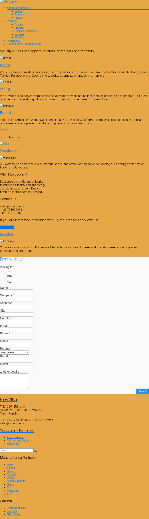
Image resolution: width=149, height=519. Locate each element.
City (3, 310)
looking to (7, 267)
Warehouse (13, 40)
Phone (5, 333)
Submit (143, 391)
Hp (9, 487)
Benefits (12, 511)
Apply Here (7, 227)
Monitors (20, 37)
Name (4, 287)
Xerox (11, 477)
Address (6, 303)
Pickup (19, 17)
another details (9, 371)
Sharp (10, 484)
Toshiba (11, 474)
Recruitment (14, 514)
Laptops (19, 34)
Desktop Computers (26, 30)
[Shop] (4, 143)
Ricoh (10, 464)
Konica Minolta (16, 480)
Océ (9, 493)
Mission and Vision (18, 440)
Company (7, 295)
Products (12, 20)
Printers (19, 27)
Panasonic (13, 490)
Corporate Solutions (18, 7)
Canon (11, 467)
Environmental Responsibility (24, 43)
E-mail (4, 325)
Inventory (7, 234)
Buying (19, 14)
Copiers (19, 24)
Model (4, 364)
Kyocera (12, 471)
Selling (19, 11)
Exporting (7, 113)
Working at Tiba (16, 507)
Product (5, 348)
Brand (4, 356)
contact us (13, 443)
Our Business (15, 437)
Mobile (4, 341)
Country (5, 318)
